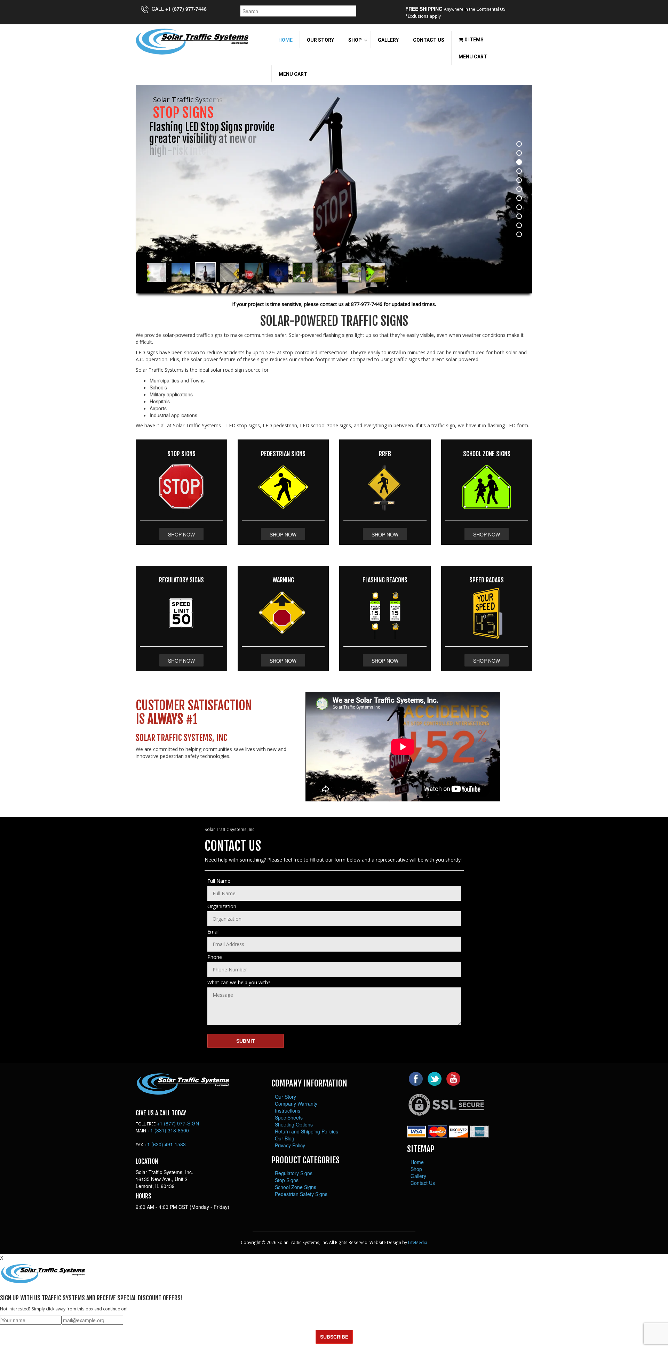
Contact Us (423, 1182)
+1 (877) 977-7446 (186, 8)
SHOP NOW (181, 534)
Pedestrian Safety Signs (301, 1193)
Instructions (287, 1110)
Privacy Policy (290, 1145)
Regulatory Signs (293, 1173)
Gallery (418, 1175)
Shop (416, 1168)
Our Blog (284, 1138)
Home (417, 1161)
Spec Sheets (289, 1117)
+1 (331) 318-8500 (168, 1130)
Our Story (285, 1096)
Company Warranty (296, 1103)
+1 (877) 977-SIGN (178, 1123)
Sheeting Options (294, 1124)
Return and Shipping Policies (306, 1131)
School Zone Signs (295, 1187)
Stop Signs (287, 1180)
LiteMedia (417, 1242)
